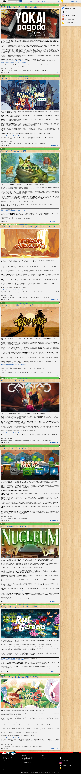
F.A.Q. (4, 759)
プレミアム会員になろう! (26, 762)
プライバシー (53, 772)
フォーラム (57, 1)
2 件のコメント (55, 299)
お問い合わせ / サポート (7, 760)
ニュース (39, 1)
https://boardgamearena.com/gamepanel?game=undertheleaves (14, 737)
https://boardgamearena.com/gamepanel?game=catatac (12, 432)
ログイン (76, 1)
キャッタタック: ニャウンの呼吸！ (13, 380)
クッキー (58, 772)
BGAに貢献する (25, 759)
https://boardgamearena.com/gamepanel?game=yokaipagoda (13, 62)
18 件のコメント (55, 221)
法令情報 (40, 772)
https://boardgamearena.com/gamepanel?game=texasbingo (13, 364)
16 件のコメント (55, 520)
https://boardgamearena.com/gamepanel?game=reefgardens (13, 659)
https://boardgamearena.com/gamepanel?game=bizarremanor (13, 135)
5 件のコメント (55, 748)
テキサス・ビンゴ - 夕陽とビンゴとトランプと (17, 305)
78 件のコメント (55, 442)
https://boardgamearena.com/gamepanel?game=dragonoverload (14, 289)
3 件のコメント (55, 145)
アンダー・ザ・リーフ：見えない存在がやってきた (19, 677)
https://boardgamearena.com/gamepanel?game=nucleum (12, 590)
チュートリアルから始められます (9, 658)
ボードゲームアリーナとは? (8, 757)
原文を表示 (26, 76)
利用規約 (48, 772)
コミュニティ (50, 1)
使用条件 (44, 772)
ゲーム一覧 (44, 1)
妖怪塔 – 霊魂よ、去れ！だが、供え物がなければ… (18, 7)
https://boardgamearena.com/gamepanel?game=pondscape (13, 210)
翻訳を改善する (21, 76)
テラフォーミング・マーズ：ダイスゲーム (15, 448)
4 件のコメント (55, 375)
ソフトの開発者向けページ (27, 758)
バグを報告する (25, 761)
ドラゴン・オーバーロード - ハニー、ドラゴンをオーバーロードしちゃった (27, 227)
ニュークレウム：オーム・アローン (13, 526)
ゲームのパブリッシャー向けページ (28, 757)
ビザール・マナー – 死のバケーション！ (15, 78)
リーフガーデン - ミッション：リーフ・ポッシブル (19, 607)
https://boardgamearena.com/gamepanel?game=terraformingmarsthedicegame (17, 508)
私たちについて (6, 758)
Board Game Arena (24, 772)
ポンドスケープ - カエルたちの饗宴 (13, 151)
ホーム (42, 757)
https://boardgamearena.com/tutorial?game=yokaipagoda (13, 60)
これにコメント (55, 73)
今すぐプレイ (33, 1)
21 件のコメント (55, 601)
